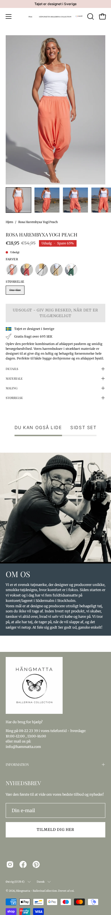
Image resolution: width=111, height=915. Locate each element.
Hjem (9, 222)
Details (12, 369)
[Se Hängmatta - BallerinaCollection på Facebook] (23, 864)
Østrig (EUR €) (15, 881)
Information (17, 764)
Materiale (14, 378)
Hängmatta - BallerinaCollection (36, 890)
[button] (90, 16)
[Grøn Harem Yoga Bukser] (71, 269)
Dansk (41, 881)
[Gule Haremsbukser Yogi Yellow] (56, 269)
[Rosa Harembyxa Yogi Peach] (18, 200)
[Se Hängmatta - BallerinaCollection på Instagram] (10, 864)
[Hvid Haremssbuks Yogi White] (41, 269)
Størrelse (14, 398)
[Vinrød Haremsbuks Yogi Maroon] (26, 269)
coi (72, 890)
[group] (55, 4)
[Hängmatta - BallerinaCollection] (55, 16)
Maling (12, 388)
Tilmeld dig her (55, 829)
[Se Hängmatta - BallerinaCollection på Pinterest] (36, 864)
